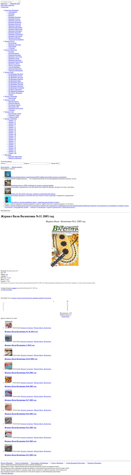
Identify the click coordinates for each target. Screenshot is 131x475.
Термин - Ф (12, 148)
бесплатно (47, 298)
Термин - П (12, 139)
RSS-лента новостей (7, 5)
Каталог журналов (27, 328)
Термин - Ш (12, 153)
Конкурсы (4, 3)
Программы (12, 46)
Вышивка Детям (13, 58)
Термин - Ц (12, 151)
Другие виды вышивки (16, 39)
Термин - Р (12, 141)
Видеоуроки (12, 43)
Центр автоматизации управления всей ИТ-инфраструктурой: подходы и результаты (38, 177)
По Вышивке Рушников (16, 88)
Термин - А (12, 120)
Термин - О (12, 137)
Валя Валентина (13, 53)
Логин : (3, 163)
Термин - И (12, 129)
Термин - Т (12, 144)
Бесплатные (12, 98)
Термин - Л (12, 132)
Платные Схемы (13, 115)
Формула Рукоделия (14, 69)
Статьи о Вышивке (57, 463)
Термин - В (12, 124)
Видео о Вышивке (7, 463)
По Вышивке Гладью (15, 75)
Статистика (4, 7)
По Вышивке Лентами (15, 84)
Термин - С (12, 143)
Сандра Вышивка (14, 67)
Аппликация (12, 12)
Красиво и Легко (13, 63)
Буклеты (11, 51)
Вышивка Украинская (15, 34)
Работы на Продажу (14, 158)
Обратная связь (15, 3)
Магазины (8, 155)
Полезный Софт (13, 106)
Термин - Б (12, 122)
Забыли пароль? (17, 167)
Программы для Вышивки (39, 463)
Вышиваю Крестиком (15, 62)
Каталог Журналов (11, 50)
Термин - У (12, 146)
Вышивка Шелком (14, 38)
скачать (14, 298)
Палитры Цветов (14, 103)
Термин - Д (12, 127)
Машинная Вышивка (15, 27)
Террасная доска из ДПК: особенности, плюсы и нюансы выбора (32, 185)
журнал (19, 298)
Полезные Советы (14, 105)
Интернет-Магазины (15, 156)
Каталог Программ (11, 96)
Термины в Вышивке (94, 463)
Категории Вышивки (12, 10)
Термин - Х (12, 149)
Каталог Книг (9, 72)
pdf (7, 274)
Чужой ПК (54, 163)
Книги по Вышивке (21, 463)
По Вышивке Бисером (15, 74)
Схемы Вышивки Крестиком (75, 463)
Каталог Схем (9, 112)
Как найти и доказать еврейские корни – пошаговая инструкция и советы (35, 202)
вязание (41, 298)
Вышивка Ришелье (14, 32)
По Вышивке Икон (14, 81)
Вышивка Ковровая (14, 22)
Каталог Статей (10, 100)
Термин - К (12, 131)
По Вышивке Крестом (15, 82)
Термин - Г (12, 125)
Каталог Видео (9, 41)
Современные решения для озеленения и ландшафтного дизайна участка (105, 205)
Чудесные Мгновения (15, 70)
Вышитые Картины (14, 60)
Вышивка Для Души (15, 57)
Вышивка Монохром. (15, 29)
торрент (14, 288)
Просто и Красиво (14, 65)
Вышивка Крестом (14, 24)
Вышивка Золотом (14, 20)
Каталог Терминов (11, 118)
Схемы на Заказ (13, 117)
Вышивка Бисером (14, 17)
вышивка (36, 298)
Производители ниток (15, 108)
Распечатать (65, 316)
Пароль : (27, 163)
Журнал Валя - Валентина (42, 328)
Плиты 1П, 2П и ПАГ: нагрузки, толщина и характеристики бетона (33, 194)
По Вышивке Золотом (15, 77)
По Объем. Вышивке (15, 93)
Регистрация (5, 167)
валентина (28, 298)
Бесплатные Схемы (14, 113)
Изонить (11, 15)
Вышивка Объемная (15, 31)
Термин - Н (12, 136)
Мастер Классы (13, 101)
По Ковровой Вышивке (16, 91)
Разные (10, 94)
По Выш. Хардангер (15, 89)
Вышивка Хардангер (15, 36)
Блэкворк (11, 14)
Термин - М (12, 134)
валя (23, 298)
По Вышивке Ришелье (15, 86)
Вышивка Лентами (14, 26)
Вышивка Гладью (14, 19)
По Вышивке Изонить (15, 79)
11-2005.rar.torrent (6, 290)
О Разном (11, 48)
